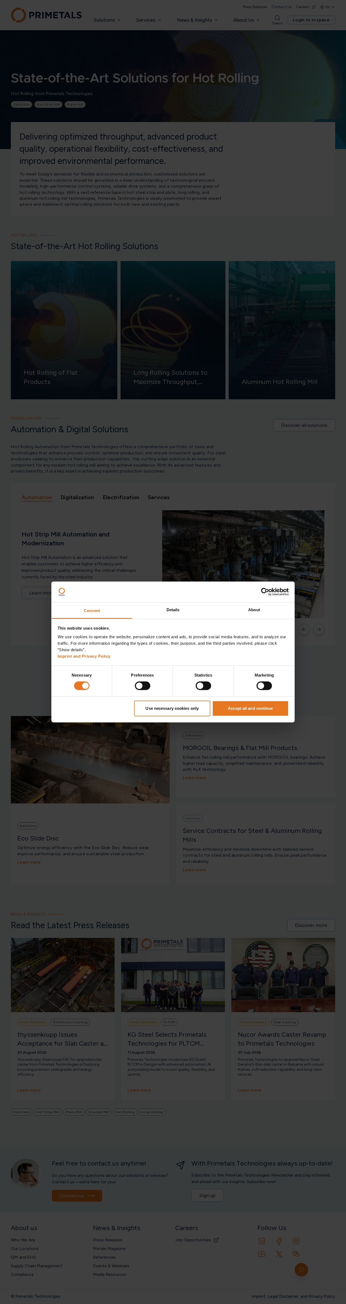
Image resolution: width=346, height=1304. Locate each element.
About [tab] (254, 609)
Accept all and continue (250, 708)
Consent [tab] (92, 610)
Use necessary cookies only (172, 708)
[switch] (142, 685)
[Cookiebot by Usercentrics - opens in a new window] (265, 592)
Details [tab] (173, 609)
